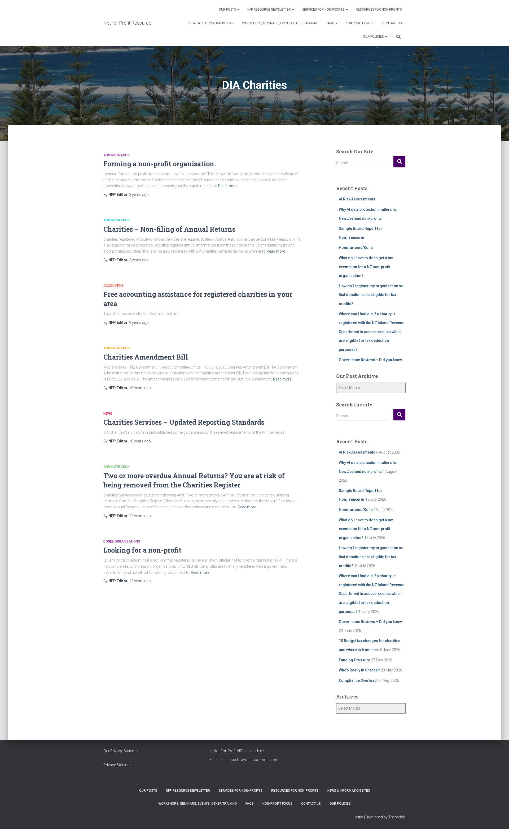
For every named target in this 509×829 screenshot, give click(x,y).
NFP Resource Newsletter (269, 9)
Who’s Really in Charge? (359, 670)
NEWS (107, 413)
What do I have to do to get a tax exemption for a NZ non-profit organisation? (366, 267)
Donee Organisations (121, 541)
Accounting (113, 286)
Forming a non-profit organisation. (159, 163)
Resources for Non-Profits (379, 9)
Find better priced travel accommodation (243, 760)
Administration (116, 155)
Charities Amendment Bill (145, 357)
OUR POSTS (228, 9)
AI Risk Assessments (357, 199)
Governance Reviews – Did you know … (372, 360)
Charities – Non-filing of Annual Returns (169, 229)
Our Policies (373, 36)
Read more (227, 186)
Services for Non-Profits (323, 9)
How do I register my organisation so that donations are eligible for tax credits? (371, 295)
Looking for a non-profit (142, 550)
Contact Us (392, 23)
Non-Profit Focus (359, 23)
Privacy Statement (118, 765)
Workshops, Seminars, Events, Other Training (280, 23)
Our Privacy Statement (122, 751)
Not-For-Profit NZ (227, 751)
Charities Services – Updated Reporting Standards (183, 422)
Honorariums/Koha (356, 247)
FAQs (330, 23)
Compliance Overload (358, 680)
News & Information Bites (209, 23)
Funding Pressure (354, 660)
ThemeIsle (397, 817)
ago (139, 194)
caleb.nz (257, 751)
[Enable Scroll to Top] (498, 818)
